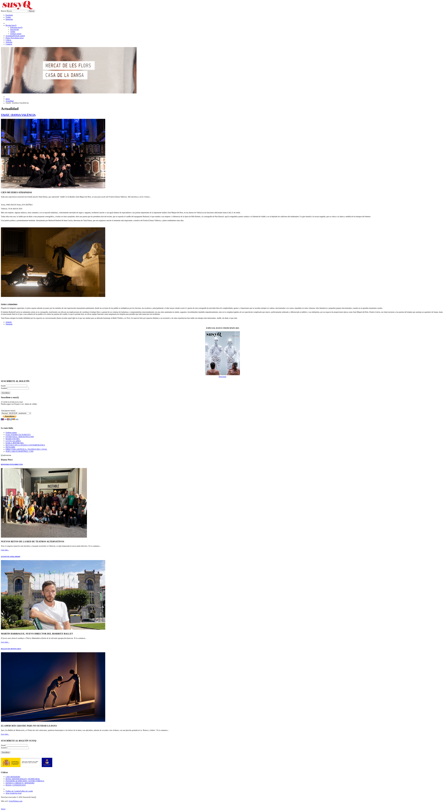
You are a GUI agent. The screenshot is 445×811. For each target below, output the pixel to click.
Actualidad (10, 101)
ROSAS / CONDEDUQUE (16, 785)
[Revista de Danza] (17, 9)
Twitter (8, 17)
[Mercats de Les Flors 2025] (69, 93)
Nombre (4, 388)
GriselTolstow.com (15, 801)
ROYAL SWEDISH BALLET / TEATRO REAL (23, 779)
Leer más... (5, 550)
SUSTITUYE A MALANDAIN (10, 556)
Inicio (8, 99)
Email (3, 386)
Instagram (9, 19)
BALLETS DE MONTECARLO (11, 649)
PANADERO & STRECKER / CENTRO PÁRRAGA (25, 781)
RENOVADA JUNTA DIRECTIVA (12, 464)
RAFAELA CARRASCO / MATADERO (20, 783)
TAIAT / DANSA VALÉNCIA (18, 114)
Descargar (222, 377)
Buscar (3, 11)
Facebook (9, 15)
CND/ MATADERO (13, 777)
